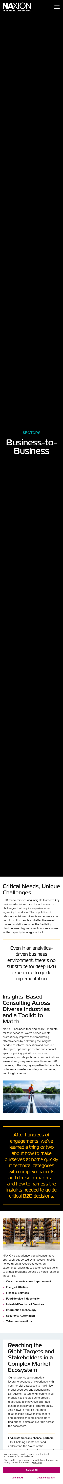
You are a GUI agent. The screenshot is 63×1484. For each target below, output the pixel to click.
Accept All (32, 1470)
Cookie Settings (46, 1477)
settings (37, 1462)
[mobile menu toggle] (57, 7)
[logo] (17, 7)
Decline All (17, 1477)
